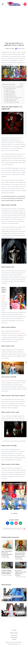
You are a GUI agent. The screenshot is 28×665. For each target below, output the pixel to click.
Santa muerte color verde (12, 99)
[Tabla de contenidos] (21, 85)
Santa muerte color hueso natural (14, 97)
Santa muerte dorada (11, 88)
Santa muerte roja (10, 90)
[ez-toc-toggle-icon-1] (20, 85)
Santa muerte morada (11, 100)
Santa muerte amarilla (11, 96)
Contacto (14, 630)
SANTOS (15, 513)
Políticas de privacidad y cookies (14, 637)
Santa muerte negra (10, 91)
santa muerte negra (3, 297)
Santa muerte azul (10, 94)
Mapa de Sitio (14, 633)
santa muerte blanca (16, 333)
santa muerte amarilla (9, 380)
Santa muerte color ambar (12, 102)
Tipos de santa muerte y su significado (12, 87)
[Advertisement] (14, 27)
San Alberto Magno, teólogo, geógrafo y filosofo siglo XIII (6, 572)
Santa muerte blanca (11, 93)
